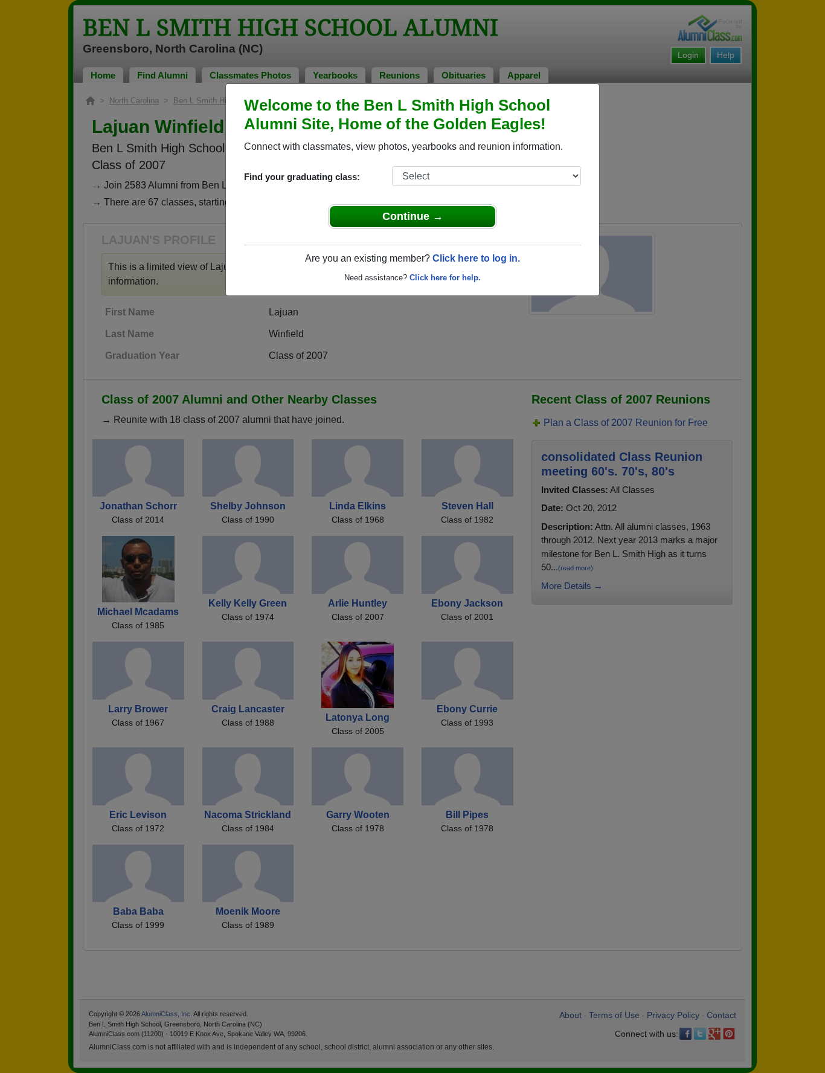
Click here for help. (445, 277)
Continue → (412, 216)
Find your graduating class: (302, 177)
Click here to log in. (476, 258)
